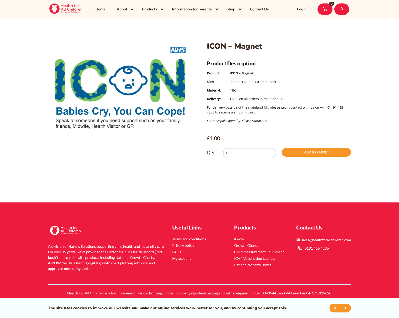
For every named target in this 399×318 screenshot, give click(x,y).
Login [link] (301, 9)
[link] (66, 9)
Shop (231, 9)
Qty (210, 152)
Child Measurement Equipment (259, 252)
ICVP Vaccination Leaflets (254, 258)
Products (149, 9)
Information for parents (192, 9)
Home (100, 9)
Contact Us (259, 9)
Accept (340, 308)
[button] (341, 9)
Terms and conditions (189, 239)
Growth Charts (246, 245)
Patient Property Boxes (252, 265)
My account (181, 258)
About (122, 9)
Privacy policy (183, 245)
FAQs (176, 252)
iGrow (239, 239)
